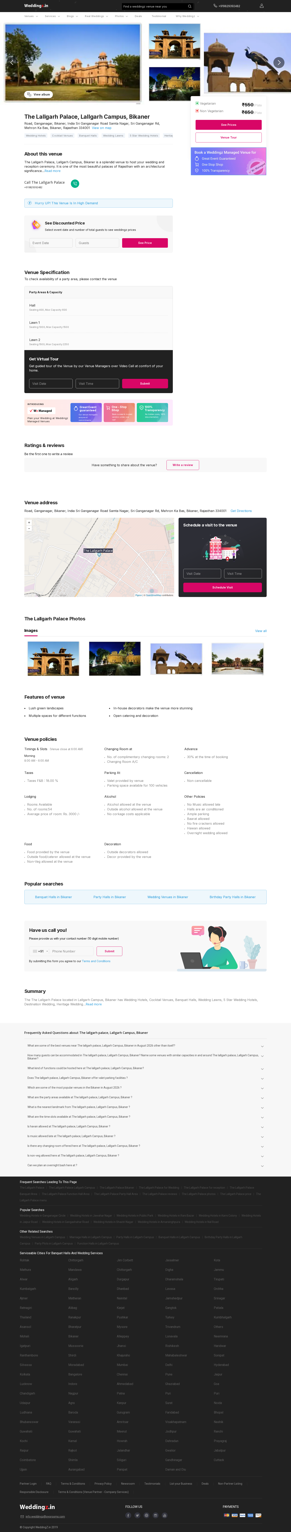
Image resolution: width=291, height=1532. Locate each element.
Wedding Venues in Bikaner (167, 897)
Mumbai (122, 1365)
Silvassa (26, 1365)
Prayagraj (220, 1441)
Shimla (73, 1460)
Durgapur (123, 1279)
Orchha (218, 1289)
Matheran (74, 1298)
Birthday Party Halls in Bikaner (233, 897)
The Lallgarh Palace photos (199, 1194)
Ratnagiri (26, 1308)
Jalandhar (123, 1450)
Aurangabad (76, 1469)
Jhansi (121, 1346)
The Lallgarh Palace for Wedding (159, 1187)
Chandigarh (27, 1393)
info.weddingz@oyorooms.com (45, 1516)
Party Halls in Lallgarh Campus (135, 1237)
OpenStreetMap (153, 595)
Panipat (122, 1469)
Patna (121, 1393)
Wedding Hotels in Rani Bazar (176, 1215)
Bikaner (73, 1336)
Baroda (73, 1412)
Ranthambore (29, 1355)
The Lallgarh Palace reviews (159, 1194)
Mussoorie (75, 1346)
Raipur (24, 1450)
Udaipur (25, 1403)
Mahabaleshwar (176, 1355)
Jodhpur (171, 1431)
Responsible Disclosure (34, 1492)
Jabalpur (220, 1450)
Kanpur (121, 1403)
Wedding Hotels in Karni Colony (218, 1215)
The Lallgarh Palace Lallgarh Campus (72, 1187)
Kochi (24, 1441)
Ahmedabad (125, 1384)
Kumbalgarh (28, 1289)
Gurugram (123, 1412)
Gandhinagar (173, 1460)
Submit (145, 383)
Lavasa (170, 1289)
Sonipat (219, 1355)
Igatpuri (25, 1346)
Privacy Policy (103, 1483)
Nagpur (73, 1393)
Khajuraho (123, 1355)
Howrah (122, 1441)
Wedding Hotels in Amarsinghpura (159, 1221)
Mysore (122, 1327)
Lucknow (26, 1384)
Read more (53, 171)
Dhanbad (123, 1289)
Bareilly (73, 1289)
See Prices (228, 124)
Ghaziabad (172, 1384)
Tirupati (219, 1279)
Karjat (121, 1308)
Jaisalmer (172, 1260)
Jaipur (218, 1374)
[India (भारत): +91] (39, 951)
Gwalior (170, 1450)
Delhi (168, 1365)
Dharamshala (174, 1279)
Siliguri (121, 1460)
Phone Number (63, 951)
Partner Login (28, 1483)
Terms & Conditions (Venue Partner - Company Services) (93, 1492)
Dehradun (171, 1441)
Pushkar (122, 1317)
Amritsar (122, 1422)
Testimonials (152, 1483)
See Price (145, 243)
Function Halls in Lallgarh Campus (98, 1243)
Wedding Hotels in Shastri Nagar (113, 1221)
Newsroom (128, 1483)
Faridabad (172, 1412)
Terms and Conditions (96, 961)
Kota (217, 1260)
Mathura (25, 1270)
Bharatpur (74, 1327)
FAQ (48, 1483)
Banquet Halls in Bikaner (53, 897)
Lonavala (171, 1336)
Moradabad (76, 1365)
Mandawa (75, 1270)
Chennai (122, 1374)
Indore (72, 1384)
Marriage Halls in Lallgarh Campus (91, 1237)
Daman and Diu (175, 1469)
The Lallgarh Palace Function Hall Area (65, 1194)
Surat (168, 1403)
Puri (168, 1393)
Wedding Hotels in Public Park (135, 1215)
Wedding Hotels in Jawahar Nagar (91, 1215)
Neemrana (221, 1336)
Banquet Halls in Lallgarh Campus (179, 1237)
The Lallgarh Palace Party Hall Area (116, 1194)
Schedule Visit (222, 587)
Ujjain (23, 1469)
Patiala (218, 1308)
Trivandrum (172, 1327)
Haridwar (220, 1346)
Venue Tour (229, 137)
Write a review (183, 465)
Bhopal (218, 1412)
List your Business (181, 1483)
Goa (216, 1384)
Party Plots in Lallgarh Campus (54, 1243)
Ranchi (218, 1431)
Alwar (24, 1279)
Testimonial (159, 16)
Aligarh (73, 1279)
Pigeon (138, 595)
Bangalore (75, 1374)
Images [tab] (31, 630)
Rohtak (24, 1260)
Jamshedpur (174, 1298)
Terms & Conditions (73, 1483)
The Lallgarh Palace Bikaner (117, 1187)
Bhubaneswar (29, 1422)
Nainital (122, 1298)
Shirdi (72, 1355)
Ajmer (24, 1298)
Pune (168, 1374)
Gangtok (171, 1308)
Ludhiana (26, 1412)
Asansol (25, 1327)
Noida (218, 1403)
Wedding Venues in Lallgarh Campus (42, 1237)
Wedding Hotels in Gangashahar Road (65, 1221)
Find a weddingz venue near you (145, 6)
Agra (71, 1403)
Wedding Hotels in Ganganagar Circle (43, 1215)
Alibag (72, 1308)
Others (218, 1327)
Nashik (218, 1422)
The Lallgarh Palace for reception (204, 1187)
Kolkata (25, 1374)
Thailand (25, 1317)
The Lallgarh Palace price (235, 1194)
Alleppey (123, 1336)
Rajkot (72, 1450)
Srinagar (219, 1298)
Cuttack (219, 1460)
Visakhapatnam (175, 1422)
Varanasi (74, 1422)
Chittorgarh (75, 1260)
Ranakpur (74, 1317)
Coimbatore (28, 1460)
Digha (169, 1270)
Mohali (24, 1336)
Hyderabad (221, 1365)
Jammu (219, 1270)
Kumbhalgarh (223, 1317)
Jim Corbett (125, 1260)
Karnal (72, 1441)
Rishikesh (172, 1346)
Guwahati (26, 1431)
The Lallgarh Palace (32, 1187)
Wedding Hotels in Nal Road (202, 1221)
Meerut (122, 1431)
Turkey (169, 1317)
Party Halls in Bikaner (109, 897)
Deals (138, 16)
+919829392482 (33, 187)
